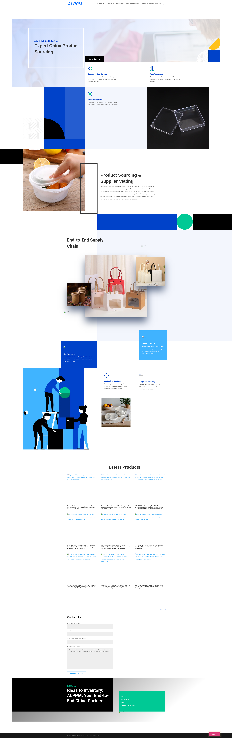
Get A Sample (94, 59)
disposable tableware (132, 3)
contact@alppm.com (128, 706)
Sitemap (79, 735)
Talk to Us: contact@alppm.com (151, 3)
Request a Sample (76, 674)
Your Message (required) (74, 646)
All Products (100, 3)
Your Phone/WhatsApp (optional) (76, 638)
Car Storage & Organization (115, 3)
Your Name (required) (73, 623)
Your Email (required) (73, 631)
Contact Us (215, 734)
